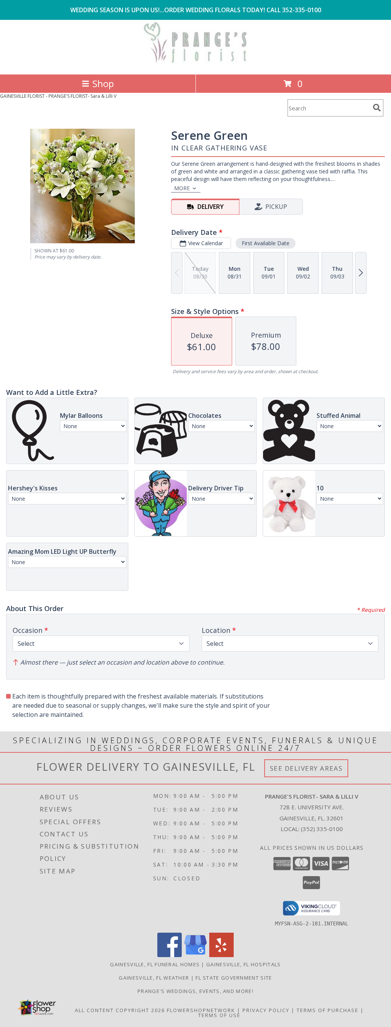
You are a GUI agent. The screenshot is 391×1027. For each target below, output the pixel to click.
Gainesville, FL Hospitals (243, 964)
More (182, 188)
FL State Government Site (234, 977)
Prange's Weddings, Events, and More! (195, 991)
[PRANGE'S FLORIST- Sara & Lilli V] (195, 63)
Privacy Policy (265, 1010)
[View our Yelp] (221, 955)
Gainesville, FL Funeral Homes (155, 964)
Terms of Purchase (328, 1010)
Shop (103, 83)
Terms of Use (219, 1015)
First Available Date (265, 243)
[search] (377, 108)
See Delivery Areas (306, 768)
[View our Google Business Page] (195, 955)
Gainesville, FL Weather (154, 977)
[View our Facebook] (169, 955)
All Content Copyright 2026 (120, 1010)
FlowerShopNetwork (201, 1010)
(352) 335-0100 (322, 829)
